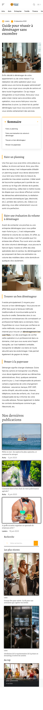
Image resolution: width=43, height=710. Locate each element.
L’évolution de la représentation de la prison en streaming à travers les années (21, 654)
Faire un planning (12, 129)
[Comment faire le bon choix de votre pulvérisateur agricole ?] (21, 473)
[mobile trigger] (3, 4)
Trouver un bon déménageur (16, 140)
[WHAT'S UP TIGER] (14, 4)
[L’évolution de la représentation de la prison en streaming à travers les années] (21, 627)
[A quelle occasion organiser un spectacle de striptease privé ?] (21, 510)
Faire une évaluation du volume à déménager (17, 134)
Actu (4, 458)
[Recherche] (34, 4)
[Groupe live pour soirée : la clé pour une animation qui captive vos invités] (21, 574)
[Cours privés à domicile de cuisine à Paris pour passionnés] (21, 675)
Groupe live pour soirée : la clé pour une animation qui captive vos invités (18, 601)
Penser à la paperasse (13, 145)
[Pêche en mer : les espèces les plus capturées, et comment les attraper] (21, 437)
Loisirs (4, 531)
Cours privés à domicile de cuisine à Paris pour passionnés (21, 679)
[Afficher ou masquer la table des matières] (29, 122)
